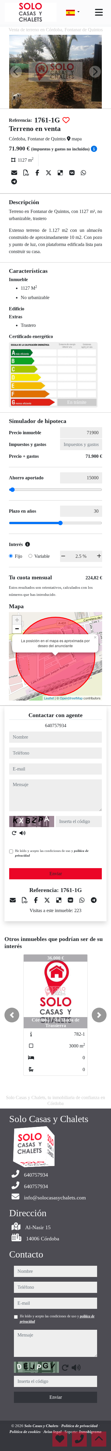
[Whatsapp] (83, 173)
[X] (49, 173)
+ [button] (17, 620)
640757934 (55, 725)
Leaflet (49, 698)
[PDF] (27, 173)
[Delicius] (61, 173)
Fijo (18, 556)
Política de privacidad (80, 1426)
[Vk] (72, 173)
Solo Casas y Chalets (41, 1426)
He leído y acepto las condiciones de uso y (52, 853)
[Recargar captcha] (14, 833)
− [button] (17, 628)
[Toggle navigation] (98, 12)
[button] (11, 1015)
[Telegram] (14, 181)
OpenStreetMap (71, 698)
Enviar (55, 873)
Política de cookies (25, 1431)
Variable (42, 556)
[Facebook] (38, 173)
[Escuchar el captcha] (22, 833)
